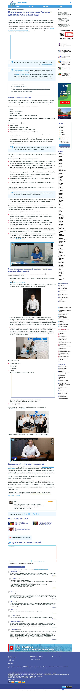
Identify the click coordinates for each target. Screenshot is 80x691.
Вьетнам (61, 174)
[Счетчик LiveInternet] (8, 687)
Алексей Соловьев (19, 503)
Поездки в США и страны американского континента (65, 346)
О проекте (10, 656)
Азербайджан (62, 157)
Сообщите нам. (26, 537)
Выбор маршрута (62, 336)
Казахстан (61, 198)
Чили (60, 269)
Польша (60, 234)
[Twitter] (24, 514)
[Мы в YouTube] (56, 656)
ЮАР (60, 276)
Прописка (61, 321)
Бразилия (61, 169)
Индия (60, 187)
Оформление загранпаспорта (65, 342)
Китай (60, 207)
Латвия (60, 211)
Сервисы (31, 6)
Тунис (60, 254)
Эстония (60, 275)
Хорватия (61, 265)
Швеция (60, 272)
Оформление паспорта (64, 313)
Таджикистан (62, 249)
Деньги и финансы (63, 337)
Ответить (54, 575)
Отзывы (60, 6)
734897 (54, 673)
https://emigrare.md (47, 64)
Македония (61, 217)
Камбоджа (61, 200)
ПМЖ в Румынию (20, 238)
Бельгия (60, 166)
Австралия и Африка (63, 366)
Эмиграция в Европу (63, 398)
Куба (60, 210)
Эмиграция (61, 364)
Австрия (60, 156)
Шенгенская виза (62, 301)
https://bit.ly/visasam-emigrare (21, 74)
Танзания (61, 252)
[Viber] (34, 514)
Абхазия (60, 153)
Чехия (60, 268)
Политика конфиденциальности (36, 657)
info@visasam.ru (40, 676)
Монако (60, 225)
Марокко (61, 221)
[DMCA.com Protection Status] (66, 687)
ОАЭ (59, 232)
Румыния (61, 238)
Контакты (10, 659)
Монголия (61, 227)
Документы (61, 295)
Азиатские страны (63, 287)
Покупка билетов (62, 348)
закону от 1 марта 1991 (19, 282)
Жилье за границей (63, 339)
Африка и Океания (63, 288)
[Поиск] (71, 2)
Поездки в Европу (63, 344)
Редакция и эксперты (12, 657)
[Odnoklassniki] (27, 514)
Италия (60, 197)
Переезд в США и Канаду (64, 381)
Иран (60, 191)
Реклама (10, 662)
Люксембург (61, 215)
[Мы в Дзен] (59, 656)
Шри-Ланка (61, 273)
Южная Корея (62, 278)
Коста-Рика (61, 208)
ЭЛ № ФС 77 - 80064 (24, 674)
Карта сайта (10, 663)
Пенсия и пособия (63, 314)
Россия (60, 237)
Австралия (61, 155)
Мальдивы (61, 218)
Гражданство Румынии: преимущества (23, 91)
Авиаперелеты (62, 333)
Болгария (61, 167)
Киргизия (61, 205)
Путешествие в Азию (63, 353)
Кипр (60, 204)
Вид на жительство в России (65, 307)
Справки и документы (63, 324)
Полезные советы (63, 350)
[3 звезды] (50, 501)
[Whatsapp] (36, 514)
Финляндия (61, 262)
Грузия (60, 180)
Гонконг (60, 177)
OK (62, 689)
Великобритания (62, 170)
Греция (60, 179)
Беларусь (61, 164)
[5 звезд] (52, 501)
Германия (61, 176)
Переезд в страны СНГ (63, 380)
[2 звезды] (49, 501)
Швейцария (61, 271)
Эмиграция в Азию (63, 396)
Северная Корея (62, 241)
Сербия (60, 242)
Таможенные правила (63, 326)
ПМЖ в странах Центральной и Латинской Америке (64, 384)
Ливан (60, 213)
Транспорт (61, 390)
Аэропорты (61, 334)
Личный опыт (62, 371)
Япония (60, 279)
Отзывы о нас (11, 660)
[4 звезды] (51, 501)
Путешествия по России (64, 356)
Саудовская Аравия (63, 239)
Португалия (61, 235)
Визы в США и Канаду (63, 294)
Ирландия (61, 193)
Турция (60, 256)
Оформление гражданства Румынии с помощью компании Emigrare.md (31, 89)
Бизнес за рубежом (63, 368)
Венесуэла (61, 173)
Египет (60, 184)
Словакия (61, 245)
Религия (61, 388)
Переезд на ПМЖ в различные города (63, 317)
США (60, 248)
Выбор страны (62, 369)
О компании (45, 6)
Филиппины (61, 261)
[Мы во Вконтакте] (52, 656)
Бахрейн (60, 163)
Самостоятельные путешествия (63, 330)
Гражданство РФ (62, 308)
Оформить (16, 6)
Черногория (61, 266)
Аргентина (61, 160)
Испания (60, 196)
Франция (61, 263)
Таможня (61, 359)
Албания (60, 159)
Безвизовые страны (63, 290)
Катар (60, 203)
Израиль (60, 186)
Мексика (61, 222)
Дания (60, 181)
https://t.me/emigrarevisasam (21, 70)
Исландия (61, 194)
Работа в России (62, 323)
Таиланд (60, 251)
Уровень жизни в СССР (64, 391)
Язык (60, 361)
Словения (61, 246)
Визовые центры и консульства (63, 292)
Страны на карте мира (63, 357)
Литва (60, 214)
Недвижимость (62, 375)
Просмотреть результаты (65, 147)
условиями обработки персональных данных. (41, 569)
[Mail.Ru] (29, 514)
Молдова (61, 224)
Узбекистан (61, 258)
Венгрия (60, 172)
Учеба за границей (63, 393)
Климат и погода (62, 341)
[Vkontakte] (22, 514)
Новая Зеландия (62, 230)
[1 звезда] (48, 501)
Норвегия (61, 231)
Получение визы (63, 283)
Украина (60, 259)
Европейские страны (63, 297)
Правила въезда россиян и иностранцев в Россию (64, 319)
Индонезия (61, 189)
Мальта (60, 220)
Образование (62, 377)
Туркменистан (62, 255)
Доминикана (61, 183)
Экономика (61, 395)
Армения (61, 162)
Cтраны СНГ (61, 285)
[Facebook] (39, 514)
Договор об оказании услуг (35, 659)
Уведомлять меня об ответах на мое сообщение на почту (21, 563)
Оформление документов (19, 86)
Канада (60, 201)
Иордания (61, 190)
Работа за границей (63, 387)
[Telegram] (31, 514)
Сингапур (61, 244)
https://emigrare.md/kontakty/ (18, 409)
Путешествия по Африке (64, 354)
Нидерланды (61, 228)
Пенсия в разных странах (64, 378)
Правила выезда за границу (65, 351)
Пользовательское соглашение (36, 656)
